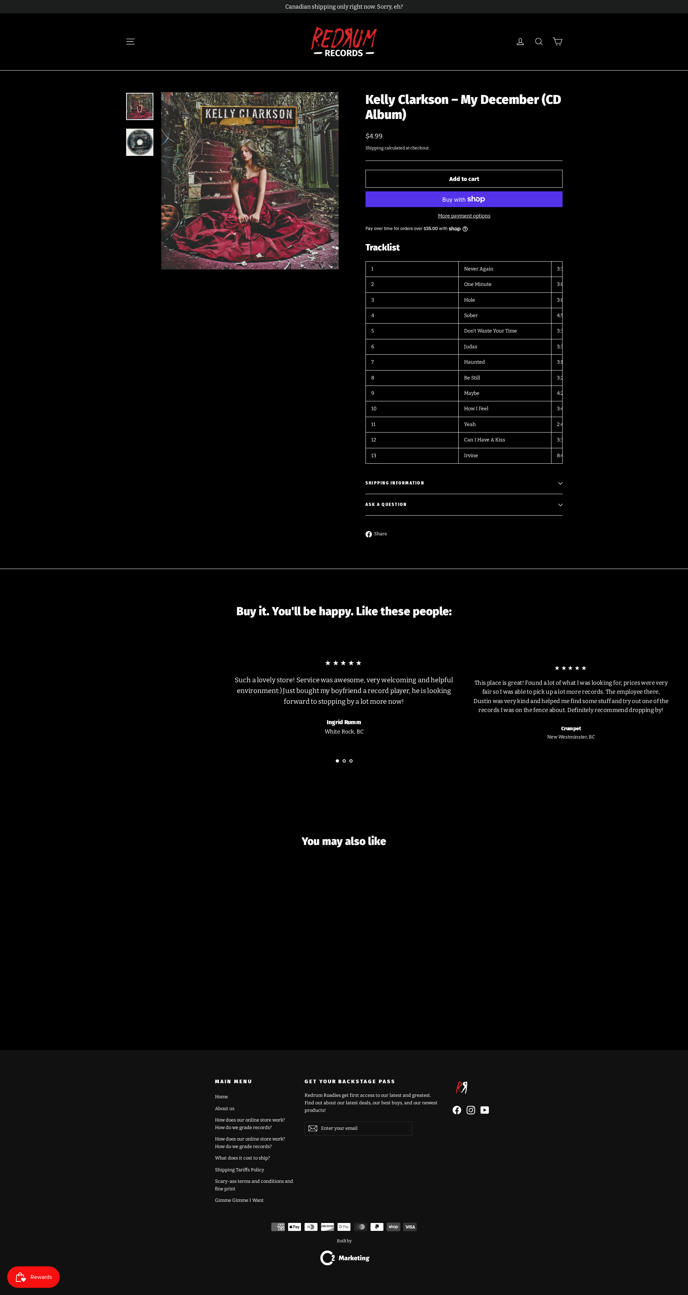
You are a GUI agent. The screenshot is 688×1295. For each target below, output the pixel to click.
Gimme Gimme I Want (239, 1200)
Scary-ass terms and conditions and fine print (254, 1185)
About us (224, 1108)
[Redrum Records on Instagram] (471, 1110)
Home (221, 1096)
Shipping (375, 147)
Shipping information (395, 483)
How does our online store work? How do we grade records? (250, 1123)
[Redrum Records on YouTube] (485, 1110)
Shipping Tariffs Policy (239, 1169)
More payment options (464, 216)
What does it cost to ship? (242, 1158)
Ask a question (386, 504)
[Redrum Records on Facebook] (457, 1110)
